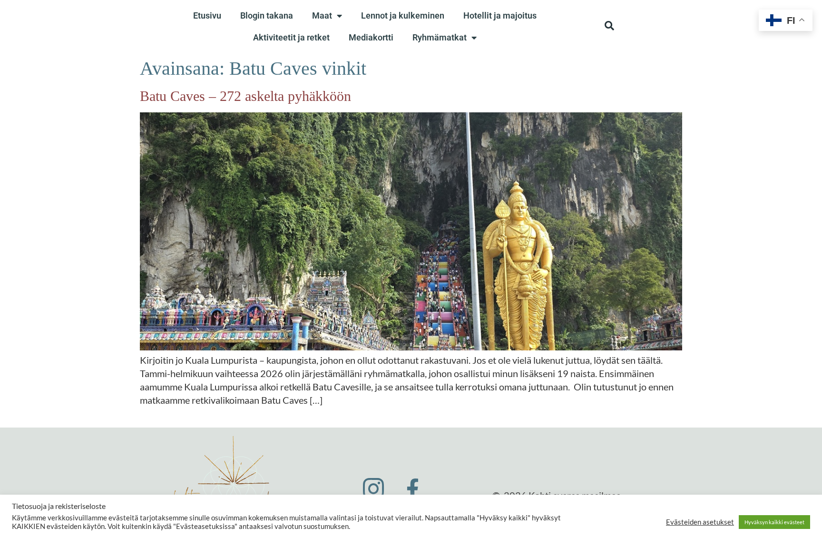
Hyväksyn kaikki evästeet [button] (774, 522)
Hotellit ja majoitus (500, 15)
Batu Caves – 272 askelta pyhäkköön (245, 96)
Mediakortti (371, 37)
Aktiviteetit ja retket (291, 37)
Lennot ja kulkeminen (402, 15)
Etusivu (207, 15)
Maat (322, 15)
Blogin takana (266, 15)
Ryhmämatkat (439, 37)
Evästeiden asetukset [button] (700, 522)
